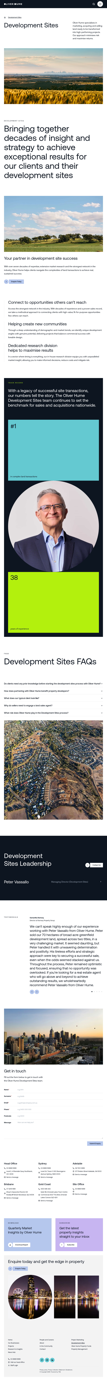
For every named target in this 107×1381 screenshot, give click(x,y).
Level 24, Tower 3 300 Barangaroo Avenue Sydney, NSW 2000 (53, 1172)
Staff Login (14, 1365)
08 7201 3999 (80, 1168)
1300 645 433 (45, 1189)
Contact (43, 1349)
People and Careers (47, 1340)
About (42, 1343)
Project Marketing (77, 1340)
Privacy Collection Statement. (56, 1370)
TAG (59, 1372)
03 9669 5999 (11, 1168)
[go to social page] (42, 1360)
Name (6, 1090)
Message (7, 1123)
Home (10, 1340)
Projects (11, 1346)
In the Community (46, 1346)
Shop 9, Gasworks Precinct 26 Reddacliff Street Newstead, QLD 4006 (20, 1193)
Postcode (7, 1116)
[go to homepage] (13, 4)
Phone (6, 1109)
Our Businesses (13, 1343)
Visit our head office (17, 1362)
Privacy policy (43, 1370)
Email (6, 1103)
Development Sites (14, 17)
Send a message (12, 1177)
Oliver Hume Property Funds (81, 1346)
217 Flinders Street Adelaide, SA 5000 (88, 1171)
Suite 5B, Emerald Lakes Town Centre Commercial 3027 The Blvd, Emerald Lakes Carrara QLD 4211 (54, 1194)
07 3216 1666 (11, 1189)
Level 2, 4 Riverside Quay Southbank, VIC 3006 (19, 1172)
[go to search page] (93, 4)
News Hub (11, 1352)
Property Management (79, 1349)
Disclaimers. (69, 1370)
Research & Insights (15, 1349)
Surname (7, 1096)
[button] (32, 992)
